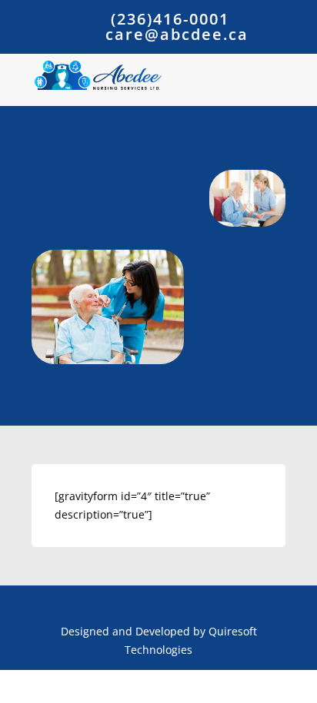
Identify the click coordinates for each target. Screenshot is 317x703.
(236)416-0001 (170, 18)
